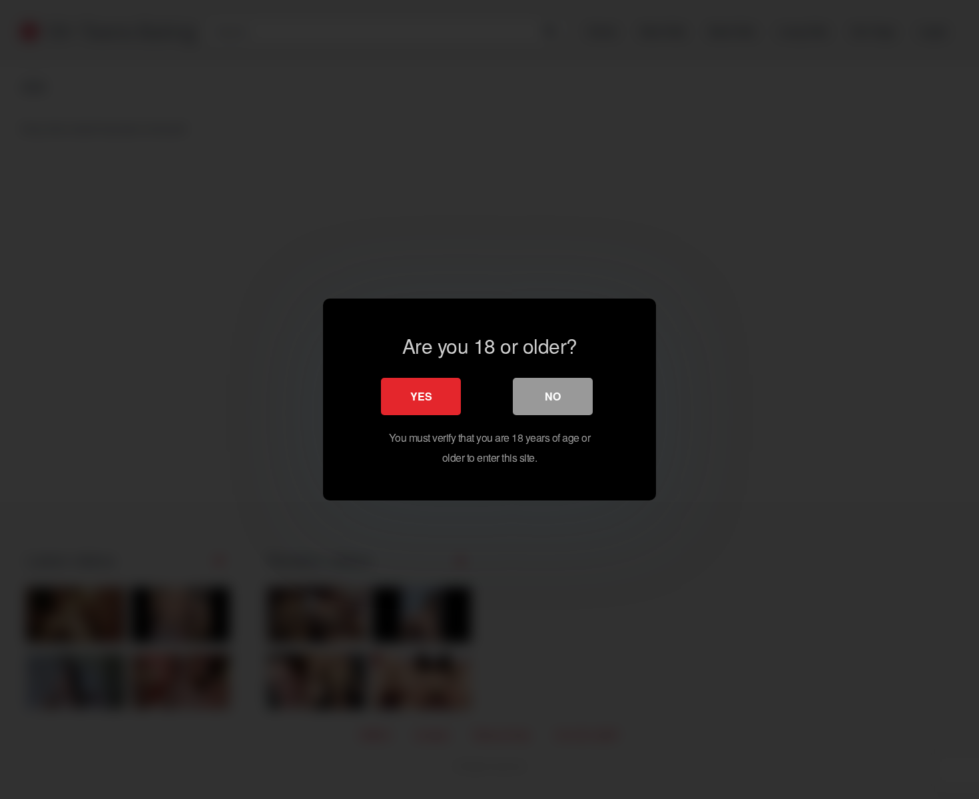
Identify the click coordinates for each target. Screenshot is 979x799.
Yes (421, 396)
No (553, 396)
